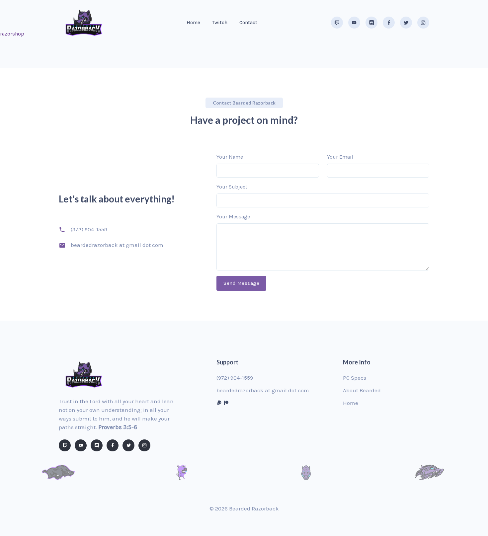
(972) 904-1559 (89, 229)
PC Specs (354, 377)
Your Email (340, 157)
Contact (248, 23)
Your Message (233, 216)
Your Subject (231, 187)
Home (193, 23)
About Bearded (362, 390)
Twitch (219, 23)
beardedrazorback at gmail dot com (262, 390)
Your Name (229, 157)
